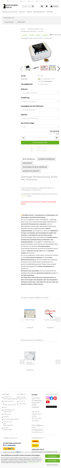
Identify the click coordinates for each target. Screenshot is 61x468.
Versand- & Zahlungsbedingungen (9, 398)
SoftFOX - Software (30, 320)
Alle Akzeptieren (52, 456)
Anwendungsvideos (10, 12)
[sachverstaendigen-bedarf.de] (10, 6)
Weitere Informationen (52, 464)
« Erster (24, 35)
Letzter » (46, 35)
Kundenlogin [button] (48, 1)
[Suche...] (32, 6)
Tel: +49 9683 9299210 (13, 1)
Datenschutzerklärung (32, 462)
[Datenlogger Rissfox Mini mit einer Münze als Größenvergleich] (40, 52)
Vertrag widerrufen (51, 406)
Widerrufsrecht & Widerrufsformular (9, 403)
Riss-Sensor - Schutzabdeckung (30, 363)
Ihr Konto (22, 401)
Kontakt (22, 12)
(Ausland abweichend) (48, 81)
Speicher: (24, 115)
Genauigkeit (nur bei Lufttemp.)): (32, 106)
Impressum (7, 414)
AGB (4, 407)
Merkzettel (56, 1)
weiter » (38, 35)
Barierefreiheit (39, 12)
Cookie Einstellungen (7, 428)
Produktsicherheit (31, 171)
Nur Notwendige (52, 460)
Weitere (50, 12)
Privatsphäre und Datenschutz (9, 410)
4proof (29, 12)
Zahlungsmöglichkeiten (9, 419)
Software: (24, 89)
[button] (39, 1)
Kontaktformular (37, 432)
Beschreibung (29, 159)
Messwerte (27, 163)
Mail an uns (23, 1)
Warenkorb (31, 1)
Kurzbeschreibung (46, 159)
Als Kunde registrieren (23, 398)
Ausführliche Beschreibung (35, 167)
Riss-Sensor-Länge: (27, 123)
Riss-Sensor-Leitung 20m (50, 320)
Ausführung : (25, 98)
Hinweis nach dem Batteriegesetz (8, 423)
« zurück (31, 35)
